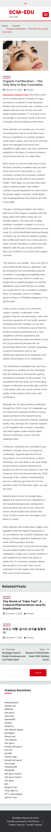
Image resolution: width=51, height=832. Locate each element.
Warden (30, 90)
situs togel (10, 763)
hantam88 (10, 719)
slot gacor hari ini (13, 773)
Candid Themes (34, 824)
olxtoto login (11, 756)
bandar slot (10, 705)
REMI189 (9, 770)
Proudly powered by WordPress (23, 821)
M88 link (9, 709)
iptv (6, 783)
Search (38, 672)
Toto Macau (11, 739)
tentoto (8, 722)
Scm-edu (21, 12)
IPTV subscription (13, 794)
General (6, 76)
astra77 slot (11, 797)
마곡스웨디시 (11, 790)
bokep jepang (11, 702)
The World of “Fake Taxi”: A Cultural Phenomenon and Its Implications (24, 604)
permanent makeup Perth (16, 94)
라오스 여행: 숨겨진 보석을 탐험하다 (24, 630)
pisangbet (10, 732)
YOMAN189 (11, 766)
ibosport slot (11, 787)
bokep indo (10, 736)
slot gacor (9, 712)
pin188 (8, 753)
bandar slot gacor (13, 746)
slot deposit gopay (14, 729)
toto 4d (8, 749)
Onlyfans (9, 726)
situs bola (9, 715)
